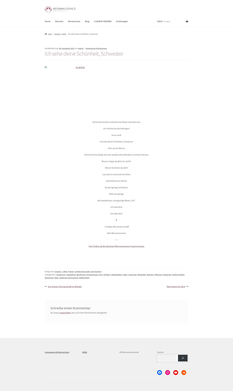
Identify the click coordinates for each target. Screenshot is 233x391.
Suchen (160, 352)
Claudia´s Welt (60, 34)
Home (47, 21)
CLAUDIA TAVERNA (102, 21)
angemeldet (65, 312)
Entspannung (92, 274)
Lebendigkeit (116, 274)
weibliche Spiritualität (68, 278)
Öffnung (158, 274)
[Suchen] (183, 358)
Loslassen (132, 274)
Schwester (166, 274)
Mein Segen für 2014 (176, 286)
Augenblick (71, 274)
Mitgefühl (142, 274)
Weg (56, 278)
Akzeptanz (60, 274)
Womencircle (74, 21)
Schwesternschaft (82, 271)
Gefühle (106, 274)
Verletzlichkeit (178, 274)
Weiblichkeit (84, 278)
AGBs (84, 352)
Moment (150, 274)
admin (80, 48)
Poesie (71, 271)
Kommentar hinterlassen (96, 48)
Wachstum (49, 278)
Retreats (59, 21)
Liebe (125, 274)
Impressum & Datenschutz (57, 352)
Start (50, 34)
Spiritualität (96, 271)
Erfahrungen (122, 21)
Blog (87, 21)
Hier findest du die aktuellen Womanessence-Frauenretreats (116, 246)
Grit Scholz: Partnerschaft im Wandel (65, 286)
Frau (100, 274)
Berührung (81, 274)
